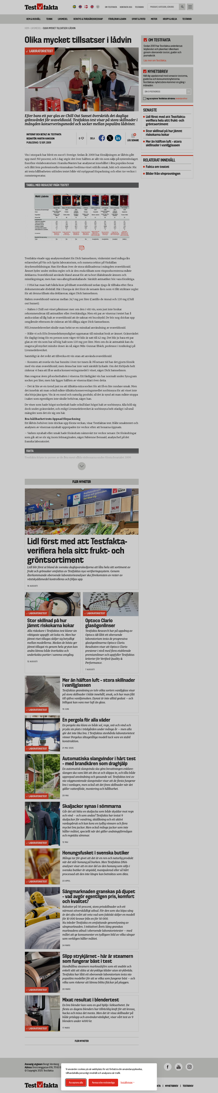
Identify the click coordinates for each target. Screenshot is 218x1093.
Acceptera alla (76, 1082)
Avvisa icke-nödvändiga (103, 1082)
